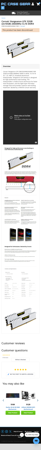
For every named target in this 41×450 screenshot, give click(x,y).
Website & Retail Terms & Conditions (12, 435)
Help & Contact (18, 431)
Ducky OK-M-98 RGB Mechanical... (13, 408)
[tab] (20, 359)
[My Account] (34, 3)
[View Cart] (38, 4)
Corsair (22, 26)
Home (3, 18)
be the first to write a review (21, 374)
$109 (13, 404)
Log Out (36, 431)
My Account (28, 431)
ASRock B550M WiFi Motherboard (28, 408)
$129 (28, 404)
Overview (7, 66)
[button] (3, 400)
